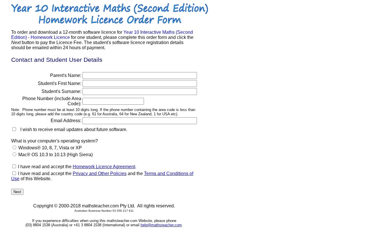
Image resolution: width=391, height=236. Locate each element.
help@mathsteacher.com (161, 225)
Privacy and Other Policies (100, 173)
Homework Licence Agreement (104, 166)
